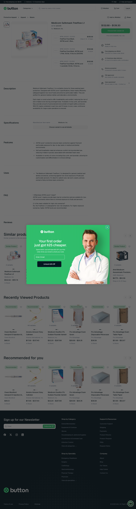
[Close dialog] (107, 227)
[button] (49, 264)
